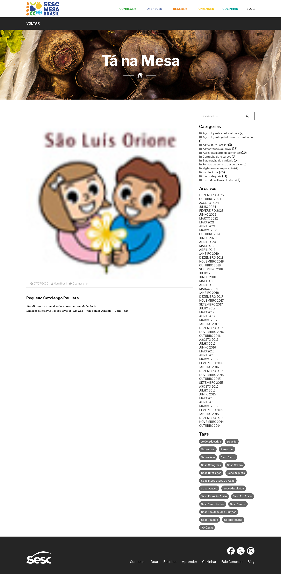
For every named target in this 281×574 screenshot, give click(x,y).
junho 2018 (207, 277)
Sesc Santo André (212, 504)
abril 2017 (207, 316)
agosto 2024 (209, 203)
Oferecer (154, 8)
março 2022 (208, 218)
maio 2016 (206, 351)
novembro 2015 (211, 374)
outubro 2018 (210, 265)
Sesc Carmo (235, 465)
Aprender (205, 8)
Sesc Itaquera (236, 473)
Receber (180, 8)
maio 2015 (206, 398)
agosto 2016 (208, 339)
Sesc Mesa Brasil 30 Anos (219, 180)
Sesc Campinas (211, 465)
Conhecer (127, 8)
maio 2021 (206, 222)
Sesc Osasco (209, 488)
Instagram (251, 551)
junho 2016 (207, 347)
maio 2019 (206, 245)
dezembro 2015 (211, 371)
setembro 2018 (211, 269)
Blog (250, 8)
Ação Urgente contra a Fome (221, 133)
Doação (232, 441)
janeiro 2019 (209, 253)
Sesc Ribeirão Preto (214, 496)
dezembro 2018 (211, 257)
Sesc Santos (238, 504)
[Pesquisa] (247, 116)
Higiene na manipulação (218, 168)
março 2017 (208, 320)
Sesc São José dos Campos (218, 512)
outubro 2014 (210, 425)
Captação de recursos (217, 156)
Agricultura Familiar (215, 144)
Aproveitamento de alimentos (222, 152)
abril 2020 (207, 242)
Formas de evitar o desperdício (222, 164)
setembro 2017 (211, 304)
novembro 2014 (211, 421)
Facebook (231, 551)
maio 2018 (206, 281)
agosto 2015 (208, 386)
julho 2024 (207, 206)
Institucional (210, 172)
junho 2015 (207, 394)
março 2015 (208, 406)
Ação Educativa (211, 441)
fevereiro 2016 (211, 363)
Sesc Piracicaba (233, 488)
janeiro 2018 (209, 292)
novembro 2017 (211, 300)
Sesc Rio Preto (242, 496)
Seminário (208, 457)
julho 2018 (207, 273)
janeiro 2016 (209, 367)
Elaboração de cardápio (218, 160)
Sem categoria (212, 176)
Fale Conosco (232, 562)
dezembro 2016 (211, 328)
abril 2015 (207, 402)
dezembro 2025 (211, 195)
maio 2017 (206, 312)
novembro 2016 (211, 331)
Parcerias (227, 449)
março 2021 (208, 230)
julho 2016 (207, 343)
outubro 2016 (210, 335)
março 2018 (208, 288)
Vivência (207, 527)
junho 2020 (208, 238)
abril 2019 (207, 249)
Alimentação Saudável (217, 148)
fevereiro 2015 (211, 410)
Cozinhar (230, 8)
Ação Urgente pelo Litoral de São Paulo (228, 137)
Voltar (33, 24)
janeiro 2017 (209, 324)
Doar (154, 562)
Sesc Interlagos (211, 473)
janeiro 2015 (209, 414)
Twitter (241, 551)
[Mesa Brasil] (42, 9)
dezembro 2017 (211, 296)
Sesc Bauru (228, 457)
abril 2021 (207, 226)
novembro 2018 (211, 261)
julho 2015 (207, 390)
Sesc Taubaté (209, 520)
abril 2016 (207, 355)
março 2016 (208, 359)
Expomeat (208, 449)
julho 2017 (207, 308)
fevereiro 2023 (211, 210)
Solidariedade (233, 520)
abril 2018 (207, 285)
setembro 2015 (211, 382)
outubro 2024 (210, 199)
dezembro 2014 (211, 417)
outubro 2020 (210, 234)
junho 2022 (207, 214)
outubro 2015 (210, 378)
